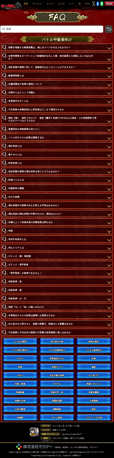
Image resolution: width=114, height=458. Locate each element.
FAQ (87, 3)
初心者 (79, 12)
